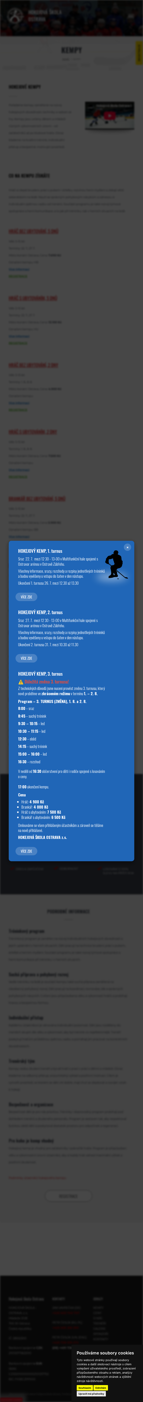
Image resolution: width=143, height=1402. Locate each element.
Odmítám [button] (100, 1387)
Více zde (26, 596)
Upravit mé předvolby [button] (91, 1393)
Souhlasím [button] (84, 1387)
